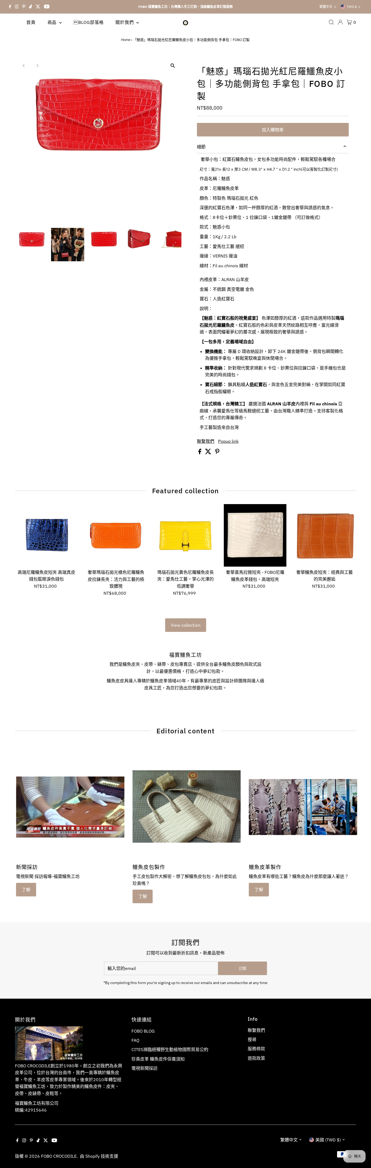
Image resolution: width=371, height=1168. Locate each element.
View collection (185, 625)
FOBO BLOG (143, 1031)
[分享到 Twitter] (208, 452)
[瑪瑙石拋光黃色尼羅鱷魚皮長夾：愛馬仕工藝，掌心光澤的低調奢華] (185, 535)
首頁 (31, 22)
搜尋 (252, 1039)
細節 (201, 146)
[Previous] (24, 65)
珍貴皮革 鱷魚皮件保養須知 (158, 1059)
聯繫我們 (205, 441)
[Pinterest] (24, 6)
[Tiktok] (30, 6)
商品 (53, 22)
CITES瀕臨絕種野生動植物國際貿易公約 (169, 1049)
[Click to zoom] (172, 66)
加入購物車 (273, 129)
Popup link (228, 441)
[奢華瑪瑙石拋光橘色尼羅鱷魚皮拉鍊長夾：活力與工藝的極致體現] (115, 535)
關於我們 (125, 22)
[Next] (37, 65)
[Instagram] (17, 6)
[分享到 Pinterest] (217, 452)
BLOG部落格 (88, 22)
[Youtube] (47, 6)
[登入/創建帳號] (340, 22)
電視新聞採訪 (144, 1068)
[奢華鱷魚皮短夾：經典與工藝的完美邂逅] (324, 535)
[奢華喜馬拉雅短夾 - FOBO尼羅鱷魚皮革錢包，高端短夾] (255, 535)
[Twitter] (38, 6)
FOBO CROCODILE (59, 1156)
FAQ (135, 1040)
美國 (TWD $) (328, 1139)
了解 (26, 889)
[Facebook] (10, 6)
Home (125, 39)
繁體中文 (325, 7)
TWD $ (352, 7)
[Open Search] (331, 22)
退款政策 (256, 1058)
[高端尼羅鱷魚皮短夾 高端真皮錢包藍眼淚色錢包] (46, 535)
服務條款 (256, 1048)
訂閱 (242, 968)
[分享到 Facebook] (200, 452)
